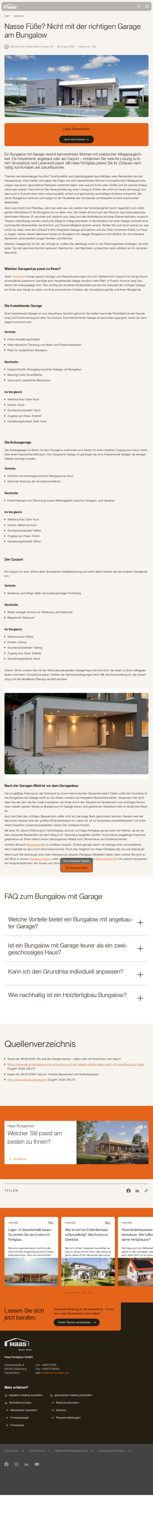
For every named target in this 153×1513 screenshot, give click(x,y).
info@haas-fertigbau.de (55, 1373)
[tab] (62, 1292)
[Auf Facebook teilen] (129, 1191)
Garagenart (19, 276)
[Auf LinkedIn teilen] (137, 1190)
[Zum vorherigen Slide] (84, 1292)
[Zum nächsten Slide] (89, 1292)
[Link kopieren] (146, 1190)
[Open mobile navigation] (147, 6)
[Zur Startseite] (11, 6)
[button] (76, 923)
